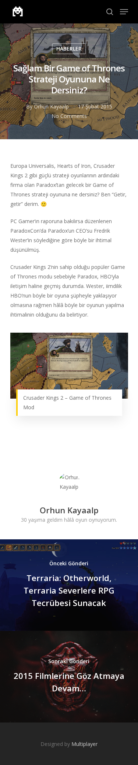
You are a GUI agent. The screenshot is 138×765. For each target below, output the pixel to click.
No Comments (69, 115)
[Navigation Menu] (124, 11)
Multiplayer (84, 743)
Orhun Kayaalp (51, 106)
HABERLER (69, 48)
